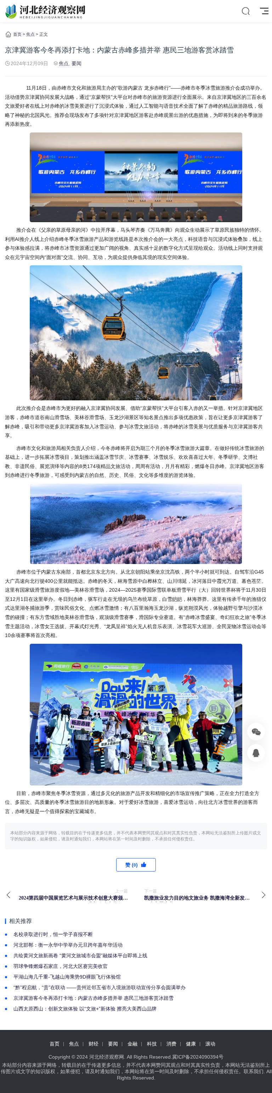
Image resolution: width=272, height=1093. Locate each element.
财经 (93, 1044)
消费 (171, 1044)
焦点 (30, 34)
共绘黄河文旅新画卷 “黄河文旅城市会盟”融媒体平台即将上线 (80, 955)
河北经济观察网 (106, 1057)
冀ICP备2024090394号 (197, 1057)
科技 (152, 1044)
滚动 (210, 1044)
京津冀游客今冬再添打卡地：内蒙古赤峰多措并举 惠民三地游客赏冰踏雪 (93, 998)
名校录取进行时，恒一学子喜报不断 (53, 934)
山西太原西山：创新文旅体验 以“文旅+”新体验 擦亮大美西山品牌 (85, 1009)
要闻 (76, 63)
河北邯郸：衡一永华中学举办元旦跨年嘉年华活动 (68, 945)
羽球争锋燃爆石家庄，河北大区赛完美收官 (60, 966)
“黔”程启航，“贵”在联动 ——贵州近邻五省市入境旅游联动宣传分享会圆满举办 (99, 987)
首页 (17, 34)
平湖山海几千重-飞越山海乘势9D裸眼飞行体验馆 (67, 977)
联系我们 (254, 1071)
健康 (191, 1044)
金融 (132, 1044)
